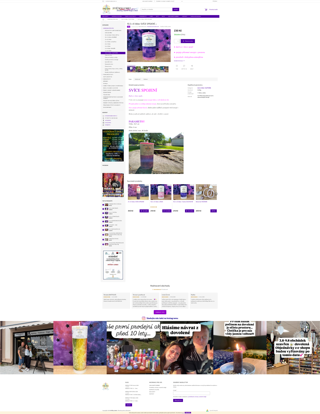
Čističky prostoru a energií (111, 60)
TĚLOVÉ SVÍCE (106, 95)
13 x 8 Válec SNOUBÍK (110, 48)
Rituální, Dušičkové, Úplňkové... (112, 72)
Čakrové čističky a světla (111, 57)
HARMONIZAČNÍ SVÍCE (108, 28)
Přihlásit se (178, 400)
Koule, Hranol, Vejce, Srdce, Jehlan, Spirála (114, 69)
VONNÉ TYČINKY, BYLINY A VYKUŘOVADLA (113, 86)
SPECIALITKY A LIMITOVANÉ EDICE (113, 30)
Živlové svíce (108, 66)
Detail (213, 211)
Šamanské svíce (109, 64)
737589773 (107, 125)
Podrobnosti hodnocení (153, 26)
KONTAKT (151, 394)
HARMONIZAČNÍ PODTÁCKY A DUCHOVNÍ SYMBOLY (113, 97)
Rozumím (188, 412)
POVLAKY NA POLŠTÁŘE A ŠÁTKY (111, 101)
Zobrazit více (160, 312)
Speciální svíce (108, 62)
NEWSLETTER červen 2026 (131, 385)
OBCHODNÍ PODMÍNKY (147, 1)
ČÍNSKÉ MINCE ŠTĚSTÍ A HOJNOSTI (111, 105)
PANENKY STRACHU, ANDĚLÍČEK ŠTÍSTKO (113, 103)
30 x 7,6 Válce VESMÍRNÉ (111, 37)
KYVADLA (105, 83)
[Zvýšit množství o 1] (180, 40)
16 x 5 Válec (108, 44)
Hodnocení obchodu (160, 285)
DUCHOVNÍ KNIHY (107, 107)
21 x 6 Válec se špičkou (110, 42)
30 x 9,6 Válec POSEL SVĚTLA (112, 35)
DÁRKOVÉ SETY (107, 79)
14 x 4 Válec (108, 46)
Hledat (176, 9)
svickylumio (108, 120)
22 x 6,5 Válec (108, 39)
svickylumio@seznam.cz (111, 116)
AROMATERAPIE (107, 92)
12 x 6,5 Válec (108, 51)
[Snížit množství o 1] (180, 42)
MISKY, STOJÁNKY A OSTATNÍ (110, 88)
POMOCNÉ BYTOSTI (108, 74)
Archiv (129, 405)
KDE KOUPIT (152, 392)
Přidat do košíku (189, 41)
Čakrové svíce (108, 55)
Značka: (165, 26)
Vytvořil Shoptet (214, 410)
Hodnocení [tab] (137, 79)
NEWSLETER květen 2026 (131, 391)
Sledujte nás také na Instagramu (162, 318)
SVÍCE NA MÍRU (108, 33)
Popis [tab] (130, 79)
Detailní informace (178, 61)
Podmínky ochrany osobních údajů (165, 1)
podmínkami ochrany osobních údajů (197, 397)
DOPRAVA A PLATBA (154, 390)
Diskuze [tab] (146, 79)
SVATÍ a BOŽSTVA (107, 77)
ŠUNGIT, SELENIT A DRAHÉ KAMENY (111, 90)
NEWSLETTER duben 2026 (131, 398)
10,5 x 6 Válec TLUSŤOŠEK (111, 53)
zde (183, 412)
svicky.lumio (108, 122)
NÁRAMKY (105, 81)
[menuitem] (105, 16)
